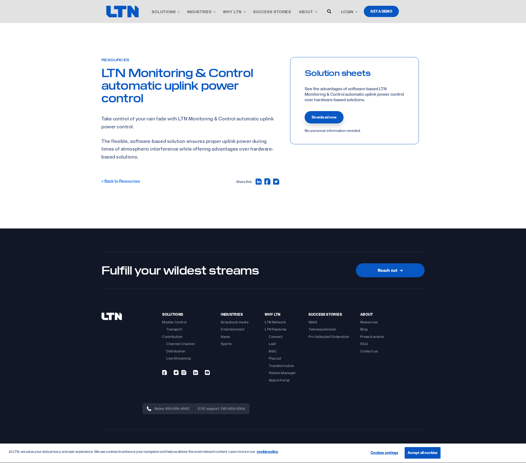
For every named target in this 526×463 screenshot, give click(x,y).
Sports (226, 343)
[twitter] (176, 372)
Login (347, 11)
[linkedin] (195, 372)
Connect (276, 336)
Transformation (281, 365)
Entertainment (232, 329)
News (225, 336)
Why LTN (232, 11)
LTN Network (275, 322)
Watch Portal (279, 380)
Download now (324, 117)
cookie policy (267, 451)
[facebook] (164, 372)
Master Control (174, 322)
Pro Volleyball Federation (328, 336)
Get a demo (381, 11)
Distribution (175, 351)
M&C (273, 351)
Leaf (272, 343)
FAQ (364, 343)
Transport (174, 329)
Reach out (390, 270)
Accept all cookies (423, 452)
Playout (275, 358)
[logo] (122, 11)
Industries (199, 11)
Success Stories (272, 11)
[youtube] (207, 372)
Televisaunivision (322, 329)
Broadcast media (234, 322)
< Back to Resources (120, 181)
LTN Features (276, 329)
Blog (364, 329)
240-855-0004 (233, 408)
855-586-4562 (177, 408)
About (306, 11)
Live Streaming (178, 358)
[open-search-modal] (329, 11)
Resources (115, 59)
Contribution (172, 336)
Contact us (369, 351)
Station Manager (282, 373)
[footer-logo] (111, 316)
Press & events (372, 336)
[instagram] (183, 372)
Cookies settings (384, 452)
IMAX (313, 322)
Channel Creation (180, 343)
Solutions (164, 11)
